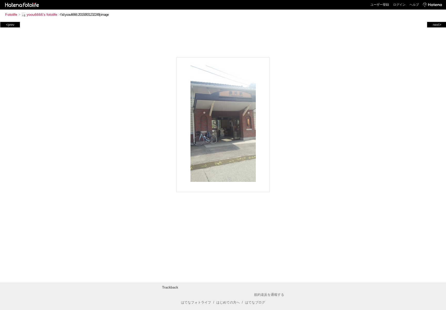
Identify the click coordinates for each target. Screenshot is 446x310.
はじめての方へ (228, 302)
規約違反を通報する (269, 295)
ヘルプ (414, 4)
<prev (10, 25)
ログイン (399, 4)
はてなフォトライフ (196, 302)
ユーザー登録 (379, 4)
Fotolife (11, 14)
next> (437, 25)
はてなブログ (255, 302)
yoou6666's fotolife (42, 14)
